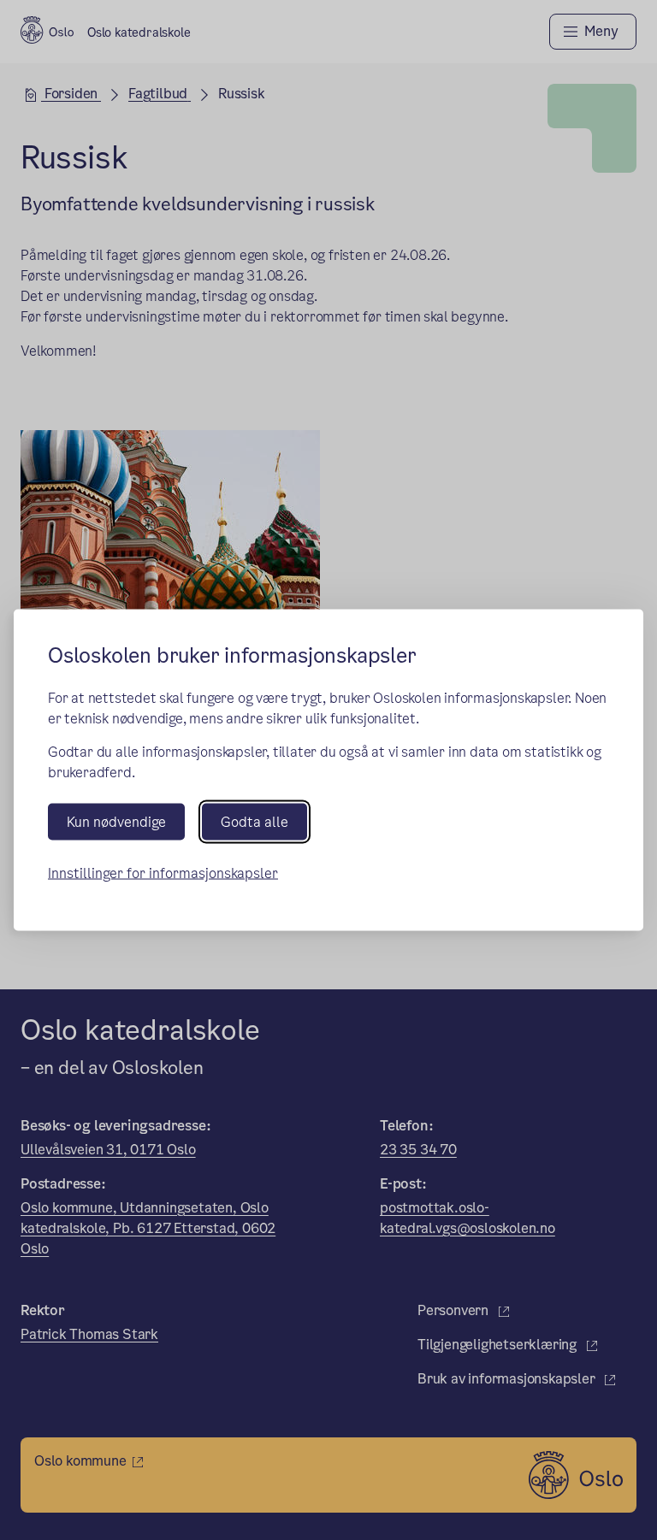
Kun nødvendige (116, 822)
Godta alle (254, 822)
